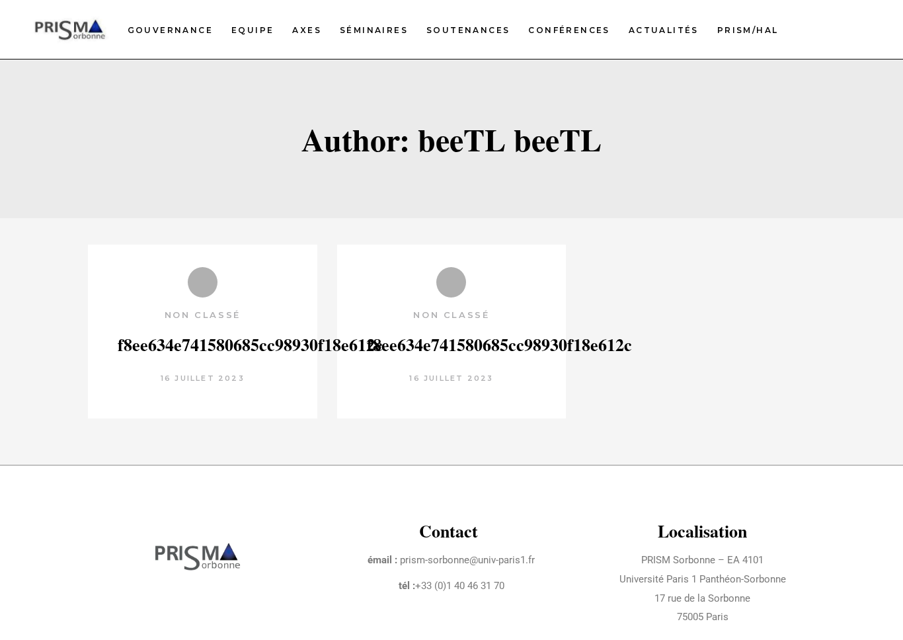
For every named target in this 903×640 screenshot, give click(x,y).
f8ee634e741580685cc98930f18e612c (250, 344)
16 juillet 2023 (203, 378)
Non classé (203, 314)
